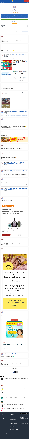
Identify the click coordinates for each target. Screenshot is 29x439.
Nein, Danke (14, 224)
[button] (14, 215)
